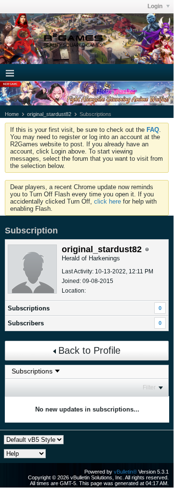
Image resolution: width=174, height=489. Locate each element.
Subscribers (26, 323)
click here (107, 201)
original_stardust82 (49, 114)
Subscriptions (29, 308)
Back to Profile (89, 350)
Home (12, 114)
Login (155, 6)
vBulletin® (125, 472)
